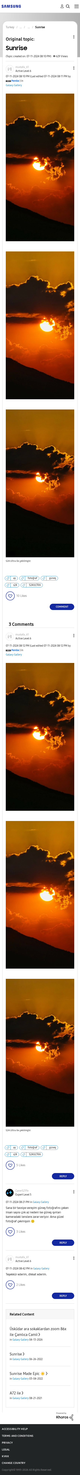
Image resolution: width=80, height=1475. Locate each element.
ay (14, 578)
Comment (62, 606)
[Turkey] (11, 6)
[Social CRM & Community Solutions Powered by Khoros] (64, 1416)
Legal (6, 1449)
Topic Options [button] (67, 37)
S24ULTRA (35, 585)
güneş (52, 578)
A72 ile (15, 1393)
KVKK (5, 1456)
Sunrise (16, 1354)
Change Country (13, 1463)
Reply (63, 1176)
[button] (67, 68)
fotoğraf (32, 578)
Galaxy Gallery (14, 85)
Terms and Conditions (17, 1435)
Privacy (7, 1442)
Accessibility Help (15, 1429)
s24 (15, 585)
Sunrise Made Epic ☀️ (27, 1373)
